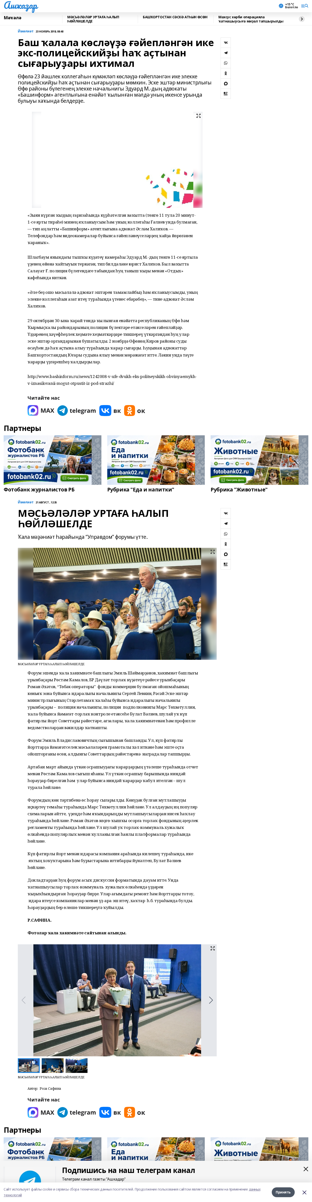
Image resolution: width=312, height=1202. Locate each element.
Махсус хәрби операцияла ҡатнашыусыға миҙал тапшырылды (250, 19)
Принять (283, 1192)
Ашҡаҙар (20, 5)
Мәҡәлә (12, 17)
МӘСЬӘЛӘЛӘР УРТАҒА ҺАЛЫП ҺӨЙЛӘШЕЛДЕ (93, 19)
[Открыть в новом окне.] (41, 410)
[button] (211, 1000)
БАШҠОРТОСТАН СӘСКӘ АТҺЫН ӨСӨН (175, 17)
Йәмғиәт (26, 31)
